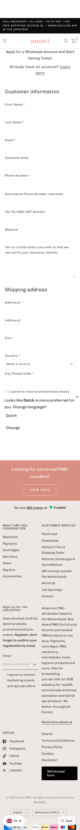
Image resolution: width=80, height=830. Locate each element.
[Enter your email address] (34, 664)
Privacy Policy (52, 747)
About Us (48, 583)
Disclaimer (50, 760)
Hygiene (9, 570)
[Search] (66, 40)
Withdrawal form (56, 773)
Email (7, 656)
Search (47, 734)
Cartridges (11, 550)
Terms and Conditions (58, 740)
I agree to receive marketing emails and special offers (21, 680)
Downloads (50, 541)
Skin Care (10, 557)
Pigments (10, 544)
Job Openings (52, 590)
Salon (7, 563)
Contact (48, 596)
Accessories (12, 576)
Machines (10, 537)
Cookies (48, 754)
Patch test (49, 534)
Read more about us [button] (57, 722)
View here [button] (40, 489)
